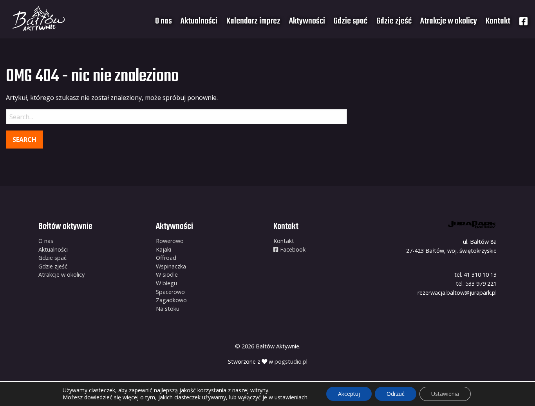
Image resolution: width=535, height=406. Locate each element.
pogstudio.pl (291, 361)
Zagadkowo (171, 300)
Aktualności (199, 21)
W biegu (166, 283)
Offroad (166, 257)
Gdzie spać (350, 21)
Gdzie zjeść (394, 21)
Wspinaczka (171, 266)
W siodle (167, 274)
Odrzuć (396, 393)
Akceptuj (349, 393)
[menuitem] (163, 21)
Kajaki (163, 249)
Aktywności (307, 21)
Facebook (291, 249)
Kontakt (498, 21)
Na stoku (167, 308)
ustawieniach (291, 397)
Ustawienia (445, 393)
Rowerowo (170, 241)
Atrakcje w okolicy (448, 21)
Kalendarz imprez (253, 21)
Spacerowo (170, 291)
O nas (163, 21)
